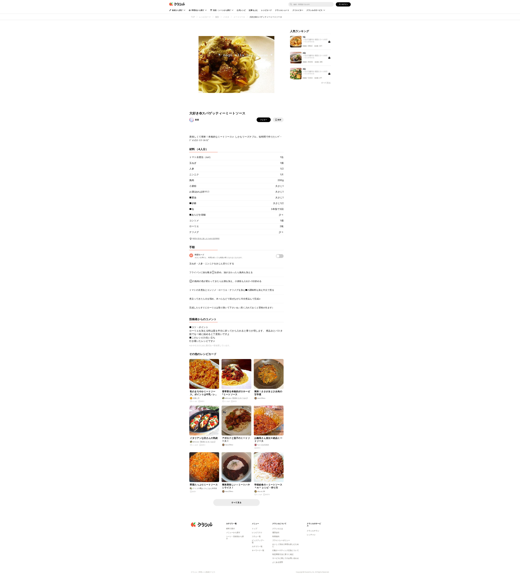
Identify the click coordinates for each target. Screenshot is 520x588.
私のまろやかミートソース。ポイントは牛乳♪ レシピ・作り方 (203, 393)
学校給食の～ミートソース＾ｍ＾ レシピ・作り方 (268, 486)
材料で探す (230, 528)
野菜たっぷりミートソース (204, 484)
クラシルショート (282, 10)
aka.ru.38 (261, 491)
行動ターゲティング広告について (285, 550)
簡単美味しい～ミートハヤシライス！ (236, 486)
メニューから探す (233, 532)
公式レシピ (241, 10)
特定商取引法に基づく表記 (282, 554)
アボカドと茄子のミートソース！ (236, 439)
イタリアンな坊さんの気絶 (204, 438)
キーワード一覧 (258, 550)
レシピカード (266, 10)
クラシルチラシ (313, 531)
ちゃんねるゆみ (263, 445)
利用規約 (275, 536)
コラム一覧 (256, 536)
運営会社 (275, 532)
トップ (254, 528)
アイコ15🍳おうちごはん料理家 (205, 488)
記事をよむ (253, 10)
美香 (197, 120)
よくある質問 (277, 562)
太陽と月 (196, 398)
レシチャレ (311, 535)
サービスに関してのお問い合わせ (285, 558)
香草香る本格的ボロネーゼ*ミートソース (236, 393)
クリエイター (297, 10)
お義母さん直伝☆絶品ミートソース (268, 439)
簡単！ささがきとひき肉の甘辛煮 (268, 393)
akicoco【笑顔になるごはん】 (236, 398)
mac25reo (261, 398)
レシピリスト (257, 532)
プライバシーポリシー (281, 540)
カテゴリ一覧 (257, 546)
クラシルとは (277, 528)
